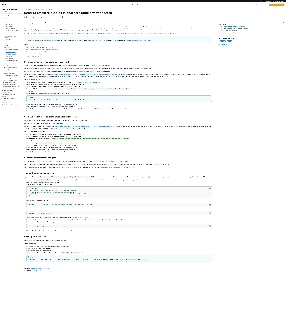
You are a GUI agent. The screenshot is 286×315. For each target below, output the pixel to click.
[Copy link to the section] (23, 62)
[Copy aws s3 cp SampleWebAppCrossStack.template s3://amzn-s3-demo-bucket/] (210, 226)
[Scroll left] (110, 5)
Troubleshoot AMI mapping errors (35, 54)
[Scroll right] (148, 5)
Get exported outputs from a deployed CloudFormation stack (159, 33)
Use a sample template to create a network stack (39, 47)
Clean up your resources (32, 56)
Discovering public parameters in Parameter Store (91, 219)
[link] (49, 9)
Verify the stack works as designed (36, 51)
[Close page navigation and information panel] (283, 22)
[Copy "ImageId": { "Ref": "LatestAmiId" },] (210, 213)
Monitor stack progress (71, 111)
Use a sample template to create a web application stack (42, 49)
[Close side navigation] (20, 9)
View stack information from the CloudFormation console (112, 161)
